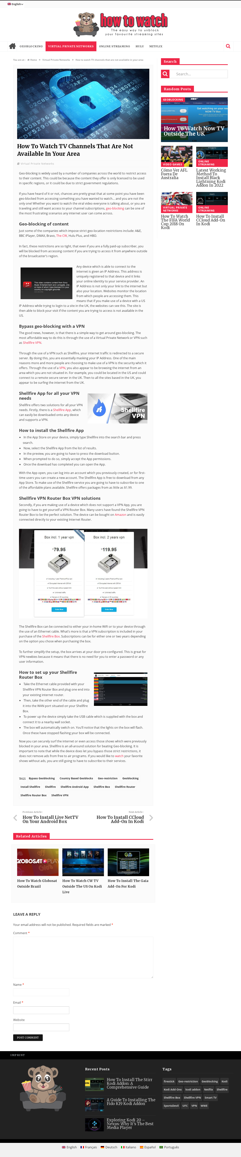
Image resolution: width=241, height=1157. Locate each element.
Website (19, 1020)
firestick (169, 1081)
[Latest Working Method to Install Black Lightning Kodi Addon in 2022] (212, 156)
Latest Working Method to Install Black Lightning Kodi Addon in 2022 (211, 178)
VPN (62, 368)
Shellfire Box (51, 636)
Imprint (17, 1055)
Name (18, 985)
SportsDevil (171, 1105)
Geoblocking (31, 46)
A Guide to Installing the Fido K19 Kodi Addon (131, 1101)
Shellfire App (62, 410)
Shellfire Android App (75, 787)
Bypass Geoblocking (42, 778)
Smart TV (211, 1097)
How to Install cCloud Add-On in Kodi (210, 220)
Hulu (140, 46)
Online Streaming (114, 46)
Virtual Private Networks (71, 46)
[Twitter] (211, 1055)
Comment (21, 933)
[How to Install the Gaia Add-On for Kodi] (128, 862)
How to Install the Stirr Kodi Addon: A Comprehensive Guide (129, 1083)
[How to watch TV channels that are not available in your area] (83, 138)
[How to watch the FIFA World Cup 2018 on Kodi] (177, 202)
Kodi (224, 1081)
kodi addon (192, 1089)
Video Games (172, 164)
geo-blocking (115, 208)
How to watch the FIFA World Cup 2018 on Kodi (175, 222)
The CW (61, 236)
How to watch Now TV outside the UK (194, 131)
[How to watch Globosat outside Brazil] (38, 862)
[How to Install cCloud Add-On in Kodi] (212, 202)
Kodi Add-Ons (173, 1089)
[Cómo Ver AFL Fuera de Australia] (177, 156)
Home (12, 46)
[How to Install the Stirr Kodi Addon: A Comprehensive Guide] (94, 1084)
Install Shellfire (30, 787)
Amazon (120, 515)
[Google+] (220, 1055)
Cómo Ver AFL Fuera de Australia (174, 174)
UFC (185, 1105)
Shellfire (50, 787)
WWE (204, 1105)
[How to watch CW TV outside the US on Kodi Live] (83, 862)
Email (18, 1002)
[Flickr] (228, 1055)
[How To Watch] (120, 24)
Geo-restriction (107, 778)
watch (119, 756)
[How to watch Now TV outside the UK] (194, 119)
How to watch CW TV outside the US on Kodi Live (82, 886)
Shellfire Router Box (34, 795)
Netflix (155, 46)
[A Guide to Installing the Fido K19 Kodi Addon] (94, 1104)
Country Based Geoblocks (76, 778)
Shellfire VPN (32, 343)
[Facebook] (203, 1055)
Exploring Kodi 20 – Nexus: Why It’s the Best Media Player (130, 1124)
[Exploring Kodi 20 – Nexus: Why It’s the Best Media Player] (94, 1124)
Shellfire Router (125, 787)
